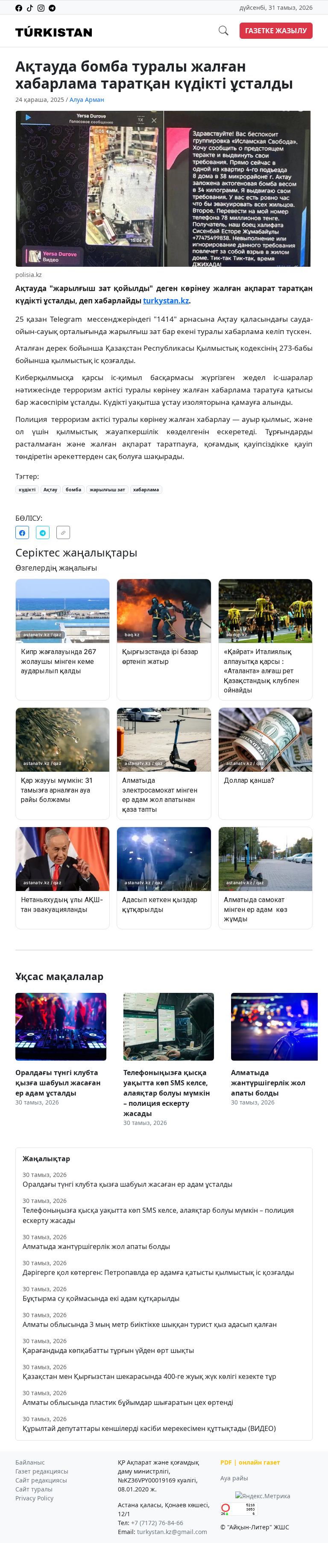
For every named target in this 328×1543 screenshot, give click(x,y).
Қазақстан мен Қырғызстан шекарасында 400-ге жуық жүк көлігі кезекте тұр (149, 1376)
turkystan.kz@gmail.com (172, 1532)
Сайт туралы (34, 1489)
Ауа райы (234, 1478)
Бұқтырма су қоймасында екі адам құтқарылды (101, 1298)
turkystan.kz (166, 301)
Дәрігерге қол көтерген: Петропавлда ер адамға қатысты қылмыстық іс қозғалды (158, 1272)
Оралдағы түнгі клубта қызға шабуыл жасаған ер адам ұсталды (127, 1184)
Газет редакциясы (41, 1471)
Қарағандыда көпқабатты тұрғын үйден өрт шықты (108, 1350)
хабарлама (146, 490)
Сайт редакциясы (41, 1480)
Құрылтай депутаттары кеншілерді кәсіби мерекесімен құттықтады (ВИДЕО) (149, 1428)
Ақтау (50, 490)
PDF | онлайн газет (250, 1462)
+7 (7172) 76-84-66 (157, 1523)
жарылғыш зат (107, 490)
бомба (73, 490)
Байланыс (30, 1462)
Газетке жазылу (276, 30)
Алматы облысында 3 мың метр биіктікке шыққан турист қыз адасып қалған (150, 1324)
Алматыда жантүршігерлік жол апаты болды (96, 1246)
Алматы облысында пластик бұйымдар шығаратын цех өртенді (128, 1402)
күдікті (27, 490)
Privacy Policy (34, 1498)
